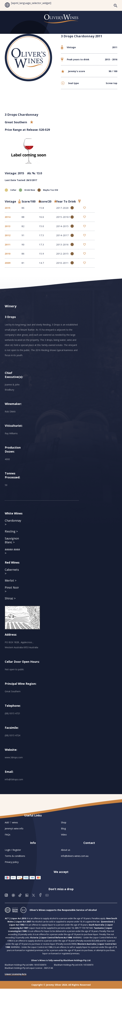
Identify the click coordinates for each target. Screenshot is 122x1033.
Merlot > (10, 580)
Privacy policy (12, 861)
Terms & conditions (15, 855)
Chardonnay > (13, 522)
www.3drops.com (14, 757)
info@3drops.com (14, 779)
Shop (63, 822)
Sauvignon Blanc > (12, 540)
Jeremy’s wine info (14, 828)
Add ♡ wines (11, 822)
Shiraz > (10, 598)
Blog (63, 828)
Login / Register (13, 849)
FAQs (7, 834)
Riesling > (11, 531)
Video (64, 834)
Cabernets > (12, 571)
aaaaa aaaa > (12, 551)
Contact (89, 843)
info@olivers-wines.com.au (74, 855)
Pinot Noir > (12, 589)
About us (65, 849)
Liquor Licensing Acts (15, 974)
